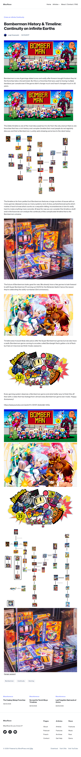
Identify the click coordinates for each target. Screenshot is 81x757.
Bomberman (9, 681)
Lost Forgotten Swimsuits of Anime (66, 701)
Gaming (31, 681)
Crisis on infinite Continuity (14, 17)
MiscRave (7, 4)
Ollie (31, 748)
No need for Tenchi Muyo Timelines (38, 701)
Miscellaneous (8, 696)
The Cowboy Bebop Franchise (14, 700)
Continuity (21, 681)
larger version (10, 674)
